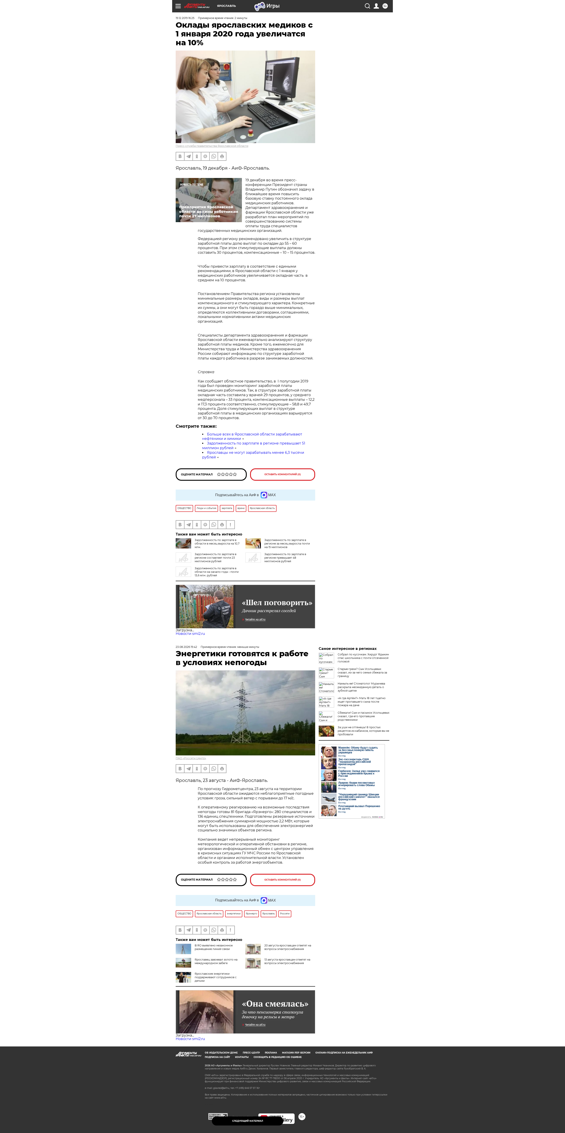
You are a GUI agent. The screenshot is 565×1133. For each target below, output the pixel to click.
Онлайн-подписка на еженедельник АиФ (344, 1052)
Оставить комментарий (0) (282, 474)
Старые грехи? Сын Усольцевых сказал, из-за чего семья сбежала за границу (362, 672)
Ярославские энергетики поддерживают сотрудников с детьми (216, 977)
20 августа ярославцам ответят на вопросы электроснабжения (287, 947)
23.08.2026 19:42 (186, 647)
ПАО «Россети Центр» (191, 758)
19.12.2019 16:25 (185, 18)
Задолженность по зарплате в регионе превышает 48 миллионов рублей (285, 557)
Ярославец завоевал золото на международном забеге (216, 961)
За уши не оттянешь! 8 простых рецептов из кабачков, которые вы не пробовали (363, 731)
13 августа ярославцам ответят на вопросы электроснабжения (287, 961)
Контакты (242, 1057)
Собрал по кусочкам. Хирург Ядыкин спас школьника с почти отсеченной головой (363, 658)
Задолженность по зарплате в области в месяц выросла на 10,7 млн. (217, 543)
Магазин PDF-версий (296, 1052)
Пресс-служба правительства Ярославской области (212, 146)
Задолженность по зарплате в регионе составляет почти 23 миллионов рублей (215, 557)
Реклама (271, 1052)
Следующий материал (247, 1121)
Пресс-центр (251, 1052)
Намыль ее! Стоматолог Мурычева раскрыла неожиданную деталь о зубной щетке (361, 687)
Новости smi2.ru (190, 634)
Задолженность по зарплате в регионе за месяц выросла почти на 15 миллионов (287, 543)
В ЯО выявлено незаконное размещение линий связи (214, 947)
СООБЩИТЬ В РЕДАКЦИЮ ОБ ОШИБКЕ (278, 1057)
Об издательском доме (221, 1052)
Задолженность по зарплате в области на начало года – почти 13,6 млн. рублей (217, 572)
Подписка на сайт (217, 1057)
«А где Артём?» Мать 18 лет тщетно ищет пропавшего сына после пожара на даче (362, 701)
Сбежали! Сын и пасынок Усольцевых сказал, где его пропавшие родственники (363, 716)
